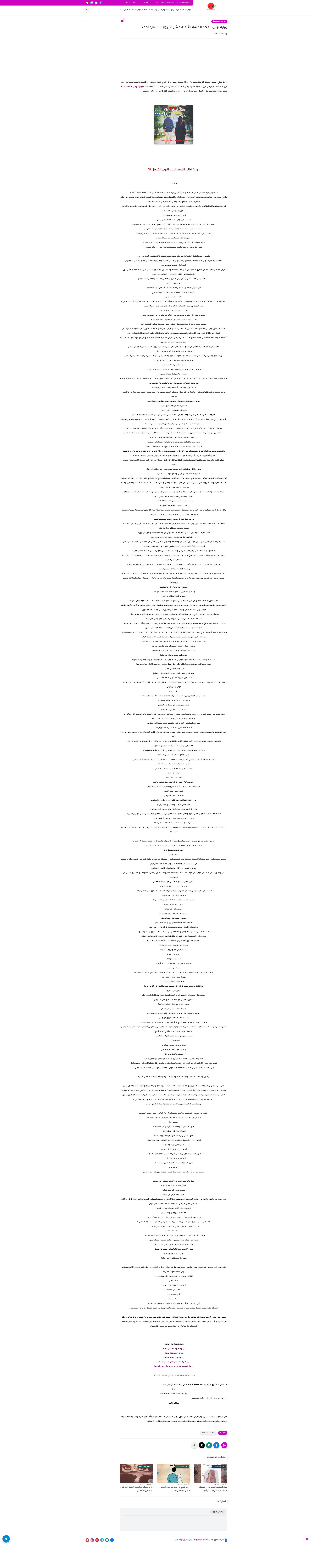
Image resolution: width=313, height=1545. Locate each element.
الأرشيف (127, 3)
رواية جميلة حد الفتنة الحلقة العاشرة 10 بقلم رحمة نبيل (136, 1489)
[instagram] (92, 1540)
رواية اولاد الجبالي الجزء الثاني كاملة (173, 1362)
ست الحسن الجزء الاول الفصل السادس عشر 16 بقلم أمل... (213, 1489)
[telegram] (91, 2)
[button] (216, 1445)
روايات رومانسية (183, 10)
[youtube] (87, 1540)
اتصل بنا (147, 3)
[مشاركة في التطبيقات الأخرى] (194, 1445)
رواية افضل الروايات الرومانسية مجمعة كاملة (173, 1367)
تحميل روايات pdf (139, 10)
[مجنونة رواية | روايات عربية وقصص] (211, 7)
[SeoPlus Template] (225, 1540)
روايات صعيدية (167, 10)
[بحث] (87, 10)
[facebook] (100, 2)
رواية (173, 1389)
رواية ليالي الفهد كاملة (173, 1358)
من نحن (155, 3)
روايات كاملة (154, 10)
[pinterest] (87, 2)
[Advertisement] (173, 62)
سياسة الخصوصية (184, 3)
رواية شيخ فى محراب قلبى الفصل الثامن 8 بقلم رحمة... (175, 1489)
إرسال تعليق (218, 1512)
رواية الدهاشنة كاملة (173, 1353)
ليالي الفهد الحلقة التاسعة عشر (173, 1394)
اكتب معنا (136, 3)
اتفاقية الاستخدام (167, 3)
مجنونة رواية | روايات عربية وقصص (189, 1540)
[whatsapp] (96, 2)
